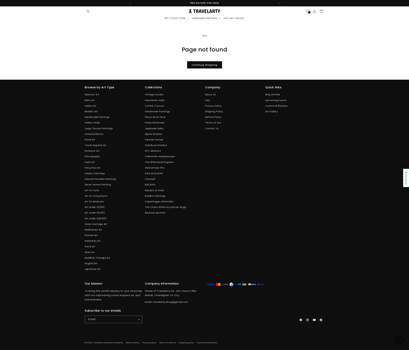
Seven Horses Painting (98, 184)
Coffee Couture (154, 105)
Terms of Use (213, 122)
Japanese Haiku (154, 128)
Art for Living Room (96, 196)
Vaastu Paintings (95, 173)
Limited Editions (94, 134)
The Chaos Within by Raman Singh (165, 207)
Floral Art (90, 139)
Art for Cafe (92, 190)
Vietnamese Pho (155, 167)
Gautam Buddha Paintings (100, 179)
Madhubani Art (93, 229)
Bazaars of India (154, 190)
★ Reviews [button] (406, 177)
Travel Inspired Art (95, 145)
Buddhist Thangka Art (97, 257)
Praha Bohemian (155, 122)
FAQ (207, 100)
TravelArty (98, 342)
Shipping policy (186, 342)
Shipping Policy (214, 111)
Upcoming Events (275, 100)
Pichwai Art (91, 235)
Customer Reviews (276, 105)
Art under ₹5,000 (95, 213)
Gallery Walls (92, 122)
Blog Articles (272, 94)
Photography (92, 156)
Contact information (207, 342)
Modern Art (91, 111)
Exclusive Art (92, 151)
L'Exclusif (150, 179)
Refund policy (132, 342)
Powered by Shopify (113, 342)
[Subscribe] (138, 319)
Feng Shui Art (92, 167)
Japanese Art (92, 269)
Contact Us (212, 128)
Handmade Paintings (97, 117)
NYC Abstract (153, 151)
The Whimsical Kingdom (159, 162)
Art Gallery (271, 111)
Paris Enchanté (154, 173)
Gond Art (90, 246)
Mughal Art (91, 263)
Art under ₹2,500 (95, 207)
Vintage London (154, 94)
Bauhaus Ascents (155, 213)
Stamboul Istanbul (156, 145)
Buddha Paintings (155, 196)
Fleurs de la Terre (155, 117)
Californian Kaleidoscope (160, 156)
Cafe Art (90, 162)
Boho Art (90, 100)
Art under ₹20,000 (95, 218)
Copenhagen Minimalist (159, 201)
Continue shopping (204, 65)
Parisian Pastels (154, 139)
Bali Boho (150, 184)
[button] (88, 11)
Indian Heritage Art (96, 224)
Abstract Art (92, 94)
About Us (210, 94)
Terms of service (167, 342)
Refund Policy (213, 117)
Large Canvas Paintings (99, 128)
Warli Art (90, 252)
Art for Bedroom (94, 201)
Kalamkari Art (93, 241)
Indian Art (90, 105)
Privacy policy (149, 342)
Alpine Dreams (153, 134)
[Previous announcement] (130, 3)
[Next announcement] (278, 3)
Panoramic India (154, 100)
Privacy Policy (213, 105)
